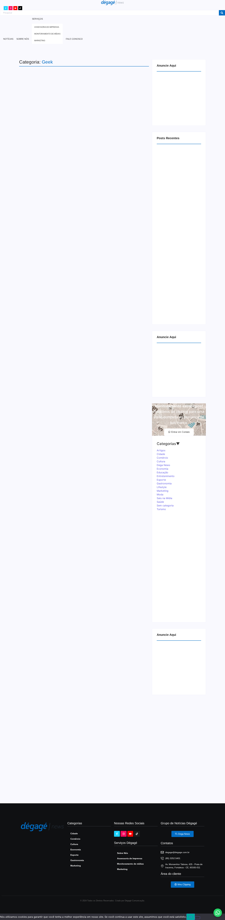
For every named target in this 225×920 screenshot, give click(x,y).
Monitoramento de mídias (130, 864)
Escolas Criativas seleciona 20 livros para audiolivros (178, 255)
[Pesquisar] (222, 12)
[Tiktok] (20, 8)
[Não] (197, 917)
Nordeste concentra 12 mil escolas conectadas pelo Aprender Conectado (175, 200)
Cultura (28, 209)
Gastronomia (77, 860)
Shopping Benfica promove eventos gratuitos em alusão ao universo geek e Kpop (82, 770)
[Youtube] (15, 8)
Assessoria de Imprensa (129, 858)
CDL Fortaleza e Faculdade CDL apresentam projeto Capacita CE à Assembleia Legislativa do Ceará (174, 312)
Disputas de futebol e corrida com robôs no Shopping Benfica (79, 391)
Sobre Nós (122, 853)
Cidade (74, 833)
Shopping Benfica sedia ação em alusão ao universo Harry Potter (84, 560)
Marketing (54, 553)
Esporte (74, 855)
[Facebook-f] (6, 8)
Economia (75, 849)
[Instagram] (11, 8)
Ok (190, 916)
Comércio (29, 722)
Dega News (40, 209)
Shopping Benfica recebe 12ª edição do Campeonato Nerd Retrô (83, 730)
